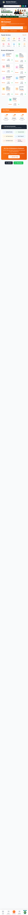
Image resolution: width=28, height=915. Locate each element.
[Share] (12, 60)
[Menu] (2, 6)
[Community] (23, 6)
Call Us (9, 162)
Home (3, 19)
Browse (3, 59)
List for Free (14, 156)
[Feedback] (26, 6)
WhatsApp (19, 162)
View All (24, 34)
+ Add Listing (8, 60)
